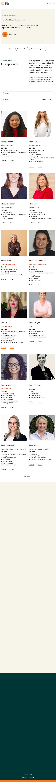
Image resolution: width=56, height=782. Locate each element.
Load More (27, 476)
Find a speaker (21, 49)
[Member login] (51, 3)
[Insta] (23, 698)
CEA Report (13, 710)
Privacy (30, 774)
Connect (12, 160)
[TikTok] (34, 699)
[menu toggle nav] (54, 3)
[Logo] (28, 691)
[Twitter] (28, 698)
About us (3, 717)
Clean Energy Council (27, 777)
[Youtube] (31, 698)
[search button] (48, 3)
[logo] (5, 3)
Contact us (4, 713)
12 (52, 99)
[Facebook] (21, 698)
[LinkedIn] (26, 699)
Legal (25, 774)
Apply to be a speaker (38, 49)
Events (21, 715)
